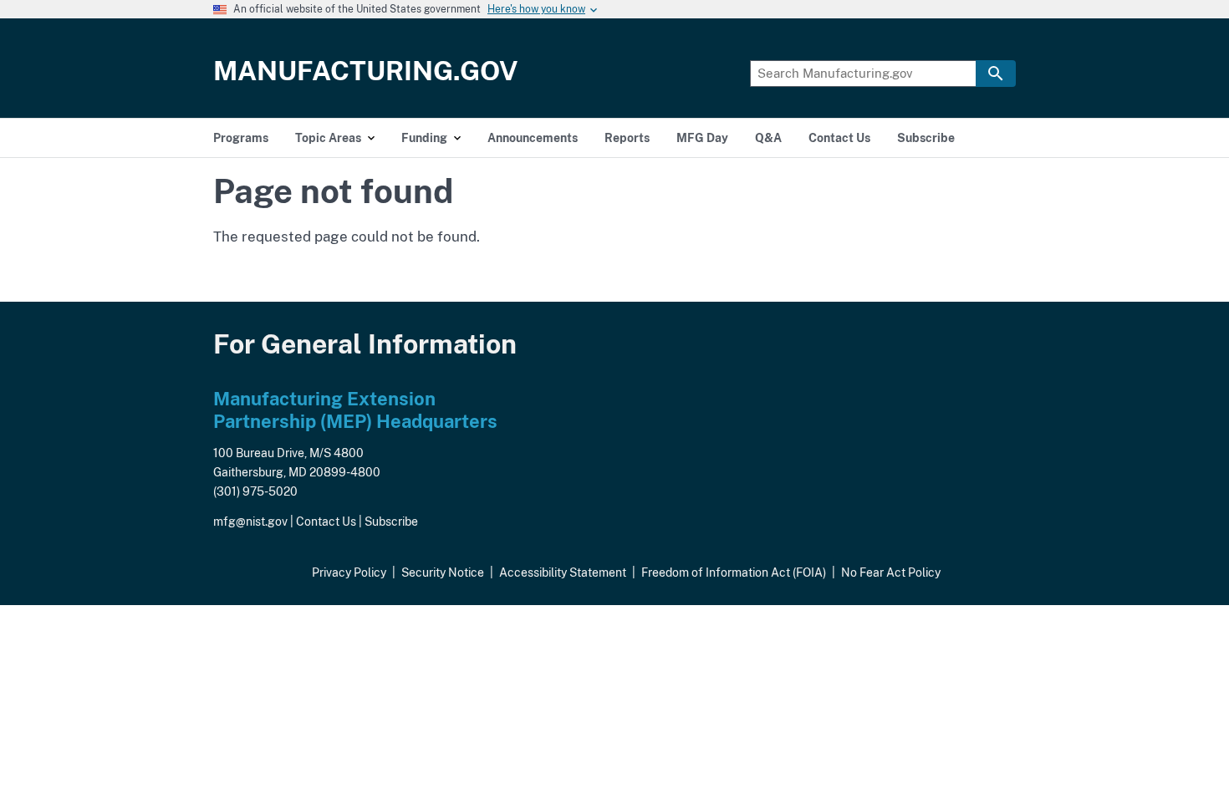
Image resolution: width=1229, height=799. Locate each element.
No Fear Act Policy (891, 572)
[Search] (996, 73)
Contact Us (326, 521)
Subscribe (391, 521)
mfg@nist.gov (250, 521)
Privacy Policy (349, 572)
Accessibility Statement (562, 572)
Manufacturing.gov (365, 70)
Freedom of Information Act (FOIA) (733, 572)
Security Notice (442, 572)
